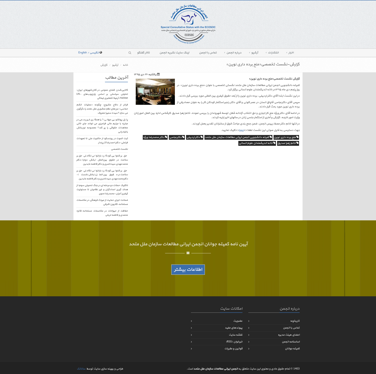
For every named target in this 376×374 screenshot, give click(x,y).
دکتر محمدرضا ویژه (154, 137)
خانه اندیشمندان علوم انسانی (256, 143)
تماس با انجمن (208, 52)
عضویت (237, 321)
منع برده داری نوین (285, 137)
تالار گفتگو (143, 52)
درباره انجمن (233, 52)
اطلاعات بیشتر (188, 269)
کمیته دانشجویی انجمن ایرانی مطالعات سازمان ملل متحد (237, 137)
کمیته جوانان (292, 349)
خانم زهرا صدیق (286, 143)
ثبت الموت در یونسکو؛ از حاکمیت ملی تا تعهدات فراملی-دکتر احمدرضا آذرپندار (102, 141)
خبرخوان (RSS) (234, 342)
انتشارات (273, 52)
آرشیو (254, 52)
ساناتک (81, 369)
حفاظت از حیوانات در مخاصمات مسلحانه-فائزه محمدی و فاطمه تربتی (102, 213)
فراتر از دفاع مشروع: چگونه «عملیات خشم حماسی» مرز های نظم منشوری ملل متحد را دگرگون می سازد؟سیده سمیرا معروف (102, 109)
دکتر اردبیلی (193, 137)
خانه (125, 65)
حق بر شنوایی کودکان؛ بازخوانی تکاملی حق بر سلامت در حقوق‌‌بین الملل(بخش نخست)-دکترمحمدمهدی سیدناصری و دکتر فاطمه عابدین (102, 175)
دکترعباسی (175, 137)
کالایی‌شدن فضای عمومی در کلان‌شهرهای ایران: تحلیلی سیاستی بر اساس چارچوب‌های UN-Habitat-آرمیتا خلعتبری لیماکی (102, 94)
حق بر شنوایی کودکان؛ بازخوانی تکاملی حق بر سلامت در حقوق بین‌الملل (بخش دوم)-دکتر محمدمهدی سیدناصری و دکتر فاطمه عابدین (102, 160)
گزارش (103, 65)
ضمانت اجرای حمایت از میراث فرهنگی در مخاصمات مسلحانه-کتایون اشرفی (102, 202)
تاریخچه (295, 321)
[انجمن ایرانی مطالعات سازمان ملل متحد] (188, 24)
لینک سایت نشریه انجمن (174, 52)
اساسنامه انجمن (291, 342)
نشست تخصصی (119, 149)
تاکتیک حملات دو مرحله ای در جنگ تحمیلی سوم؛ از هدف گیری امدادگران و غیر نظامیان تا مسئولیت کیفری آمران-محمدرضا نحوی (102, 189)
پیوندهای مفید (233, 328)
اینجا (241, 130)
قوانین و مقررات (233, 349)
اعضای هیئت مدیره (289, 335)
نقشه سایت (235, 335)
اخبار (291, 52)
